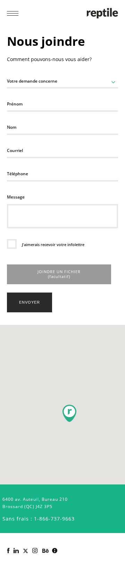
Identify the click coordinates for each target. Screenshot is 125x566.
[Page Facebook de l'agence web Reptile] (8, 550)
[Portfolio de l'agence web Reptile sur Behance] (45, 551)
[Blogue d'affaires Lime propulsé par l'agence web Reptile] (54, 550)
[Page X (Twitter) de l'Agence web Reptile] (25, 550)
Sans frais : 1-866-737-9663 (38, 518)
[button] (69, 413)
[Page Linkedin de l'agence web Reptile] (16, 550)
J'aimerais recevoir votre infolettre (52, 244)
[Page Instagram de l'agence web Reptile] (35, 550)
